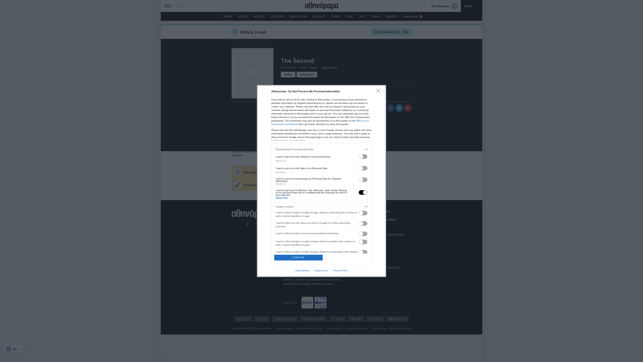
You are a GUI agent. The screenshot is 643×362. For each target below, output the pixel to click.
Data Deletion (302, 270)
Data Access (321, 270)
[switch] (363, 156)
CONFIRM (298, 257)
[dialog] (321, 181)
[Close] (379, 91)
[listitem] (321, 149)
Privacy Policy (340, 270)
